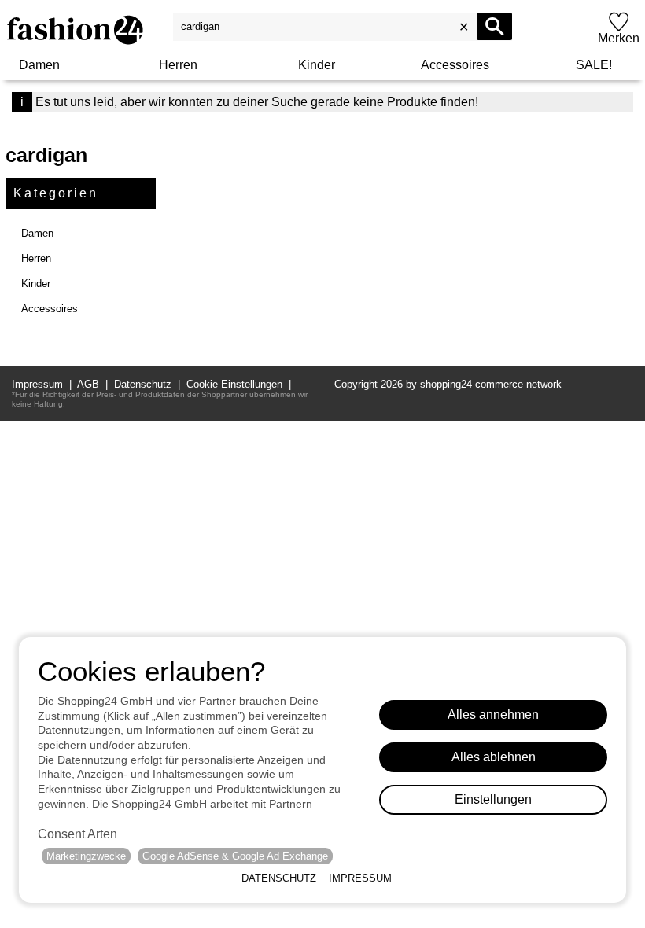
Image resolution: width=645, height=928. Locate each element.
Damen (39, 65)
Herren (178, 65)
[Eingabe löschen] (462, 26)
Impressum (360, 878)
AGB (88, 384)
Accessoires (455, 65)
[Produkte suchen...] (494, 26)
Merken (618, 38)
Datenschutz (278, 878)
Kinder (316, 65)
